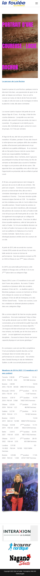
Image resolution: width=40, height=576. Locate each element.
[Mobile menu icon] (36, 3)
